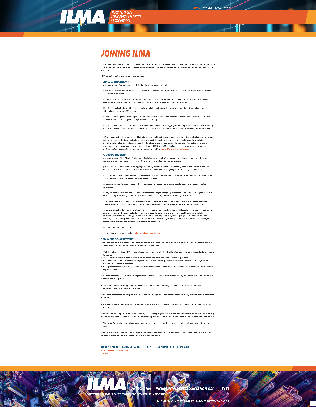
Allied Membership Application (147, 233)
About (197, 7)
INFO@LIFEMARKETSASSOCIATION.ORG (185, 388)
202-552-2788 (107, 353)
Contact (207, 7)
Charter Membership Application (174, 148)
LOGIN (218, 7)
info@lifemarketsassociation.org (115, 350)
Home (227, 7)
